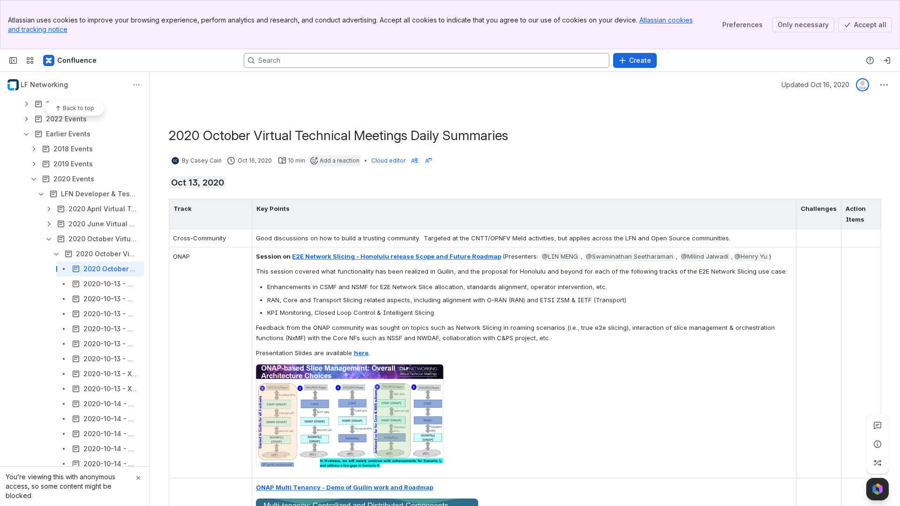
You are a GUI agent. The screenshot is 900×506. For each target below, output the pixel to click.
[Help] (870, 60)
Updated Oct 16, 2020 (815, 85)
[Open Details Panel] (877, 444)
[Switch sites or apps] (30, 60)
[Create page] (877, 462)
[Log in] (886, 60)
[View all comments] (877, 425)
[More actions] (136, 84)
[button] (242, 208)
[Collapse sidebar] (13, 60)
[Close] (138, 478)
